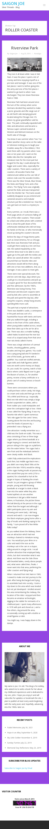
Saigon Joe (13, 3)
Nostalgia (37, 53)
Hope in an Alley (14, 732)
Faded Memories (14, 727)
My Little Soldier (14, 737)
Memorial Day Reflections (18, 748)
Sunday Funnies (13, 742)
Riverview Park (24, 48)
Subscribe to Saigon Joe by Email (18, 768)
